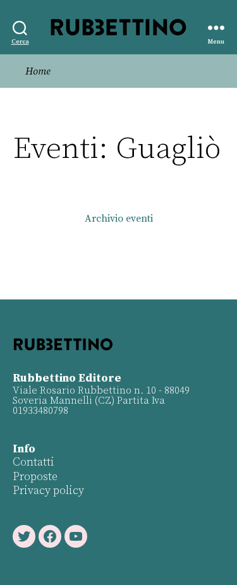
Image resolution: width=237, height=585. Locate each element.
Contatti (33, 462)
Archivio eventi (119, 218)
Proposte (35, 476)
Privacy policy (48, 490)
